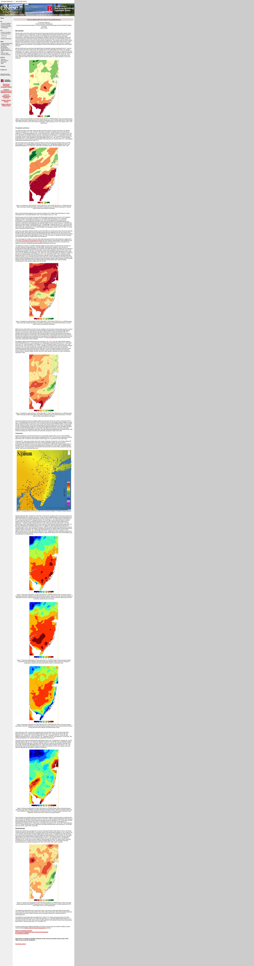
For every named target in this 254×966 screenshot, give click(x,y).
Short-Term (4, 35)
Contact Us (3, 69)
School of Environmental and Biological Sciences (6, 91)
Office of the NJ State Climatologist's (35, 928)
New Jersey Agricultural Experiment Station (6, 86)
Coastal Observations (6, 43)
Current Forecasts (5, 25)
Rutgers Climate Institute (6, 101)
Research (3, 62)
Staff (2, 63)
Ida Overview (4, 47)
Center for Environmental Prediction (6, 96)
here (21, 940)
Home (2, 18)
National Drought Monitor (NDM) (33, 240)
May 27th (21, 240)
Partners (2, 66)
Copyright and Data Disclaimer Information (5, 75)
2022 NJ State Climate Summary (5, 54)
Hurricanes (4, 46)
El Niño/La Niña (5, 45)
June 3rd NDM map (51, 337)
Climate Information (6, 26)
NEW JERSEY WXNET (21, 1)
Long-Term (4, 37)
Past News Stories (20, 944)
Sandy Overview (5, 49)
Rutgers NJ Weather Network (23, 930)
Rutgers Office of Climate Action (6, 105)
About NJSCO (4, 60)
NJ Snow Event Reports (22, 933)
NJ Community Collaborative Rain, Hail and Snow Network (31, 932)
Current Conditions (6, 23)
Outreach (3, 59)
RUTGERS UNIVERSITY (7, 1)
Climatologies (4, 27)
